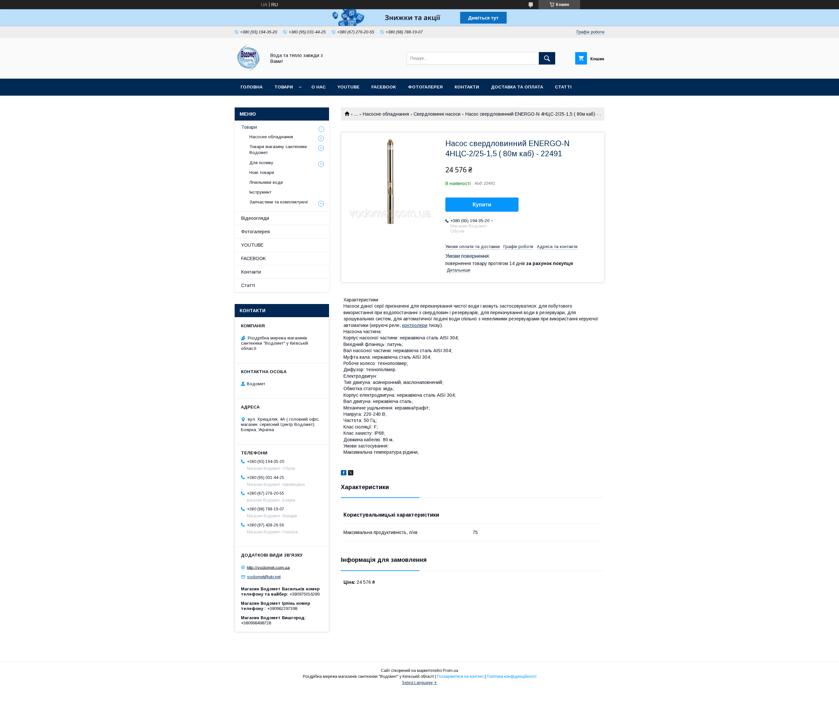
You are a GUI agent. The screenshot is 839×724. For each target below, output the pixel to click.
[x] (350, 473)
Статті (563, 87)
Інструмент (260, 192)
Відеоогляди (255, 218)
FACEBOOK (383, 87)
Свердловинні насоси (437, 114)
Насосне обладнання (386, 114)
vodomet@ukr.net (264, 576)
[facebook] (343, 473)
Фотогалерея (425, 87)
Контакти (467, 87)
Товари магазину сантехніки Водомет (278, 149)
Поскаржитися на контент (460, 676)
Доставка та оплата (517, 87)
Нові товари (261, 172)
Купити (482, 204)
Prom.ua (450, 670)
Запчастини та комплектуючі (278, 202)
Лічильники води (266, 182)
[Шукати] (547, 58)
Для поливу (261, 162)
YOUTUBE (349, 87)
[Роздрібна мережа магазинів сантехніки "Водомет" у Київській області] (249, 70)
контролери (414, 325)
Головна (252, 87)
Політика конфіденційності (512, 676)
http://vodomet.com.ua (268, 567)
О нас (318, 87)
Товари (283, 87)
